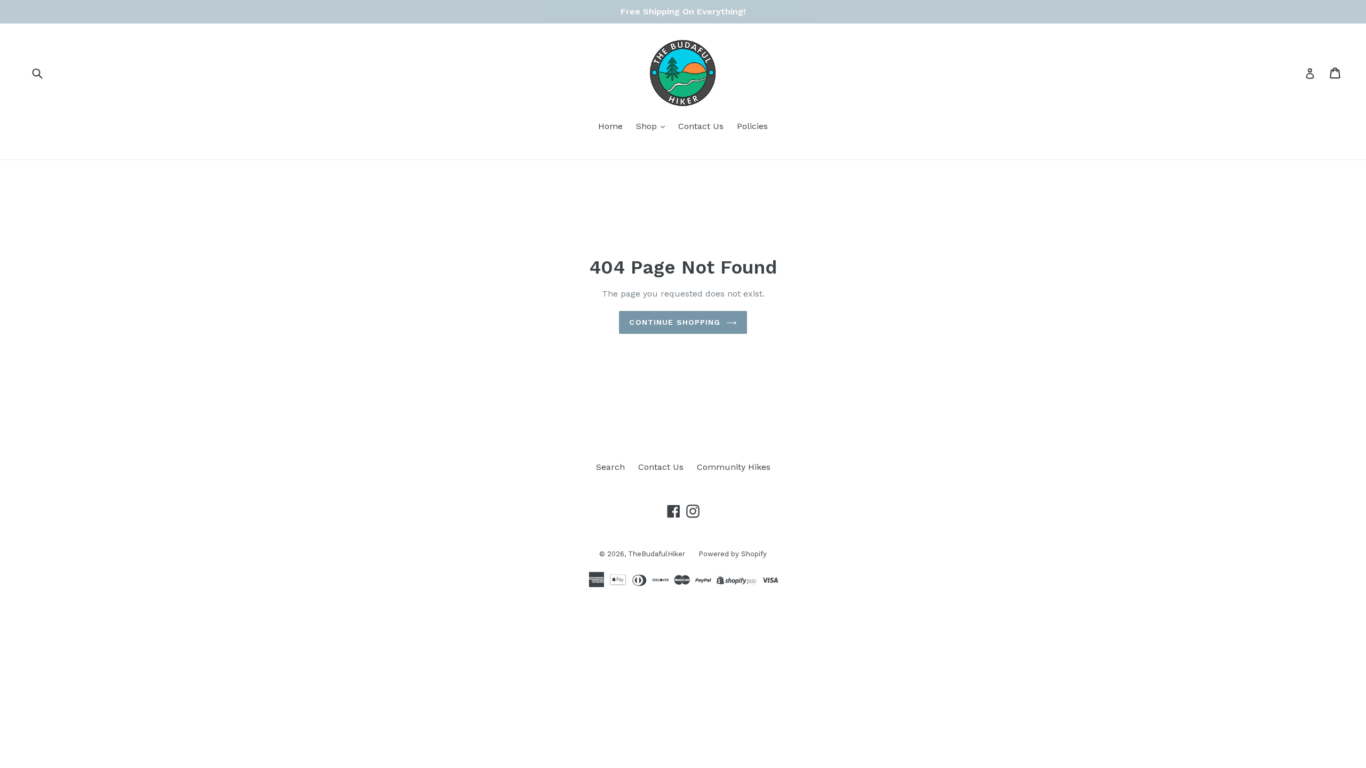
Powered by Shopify (732, 554)
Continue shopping (674, 322)
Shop (648, 126)
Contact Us (701, 126)
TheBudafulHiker (656, 554)
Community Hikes (734, 467)
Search (610, 467)
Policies (752, 126)
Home (610, 126)
